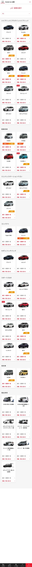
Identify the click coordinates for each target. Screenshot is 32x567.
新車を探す (9, 565)
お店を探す (3, 565)
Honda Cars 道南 (10, 2)
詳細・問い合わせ (6, 41)
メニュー (30, 2)
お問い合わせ (29, 565)
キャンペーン (22, 565)
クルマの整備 (16, 565)
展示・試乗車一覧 (21, 38)
